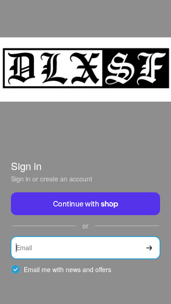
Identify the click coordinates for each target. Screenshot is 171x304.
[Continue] (149, 248)
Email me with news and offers (67, 269)
